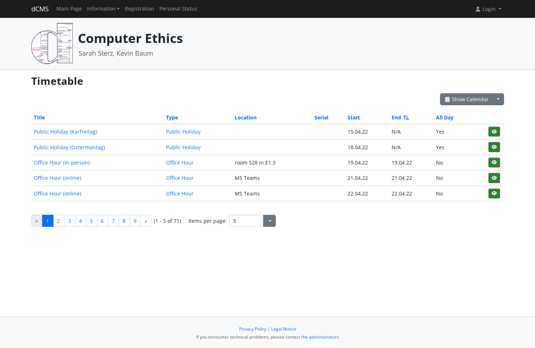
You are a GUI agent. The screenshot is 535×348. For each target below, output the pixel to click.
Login (489, 8)
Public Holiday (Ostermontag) (69, 147)
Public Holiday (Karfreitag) (65, 131)
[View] (494, 132)
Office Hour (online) (57, 177)
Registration (139, 9)
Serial (321, 117)
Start (354, 117)
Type (172, 117)
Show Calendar (470, 99)
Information (101, 9)
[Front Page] (52, 43)
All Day (444, 117)
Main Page (69, 9)
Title (39, 117)
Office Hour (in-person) (62, 162)
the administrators (320, 337)
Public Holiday (183, 131)
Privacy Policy (252, 329)
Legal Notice (283, 329)
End (396, 117)
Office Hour (180, 162)
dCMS (40, 8)
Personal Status (178, 9)
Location (246, 117)
